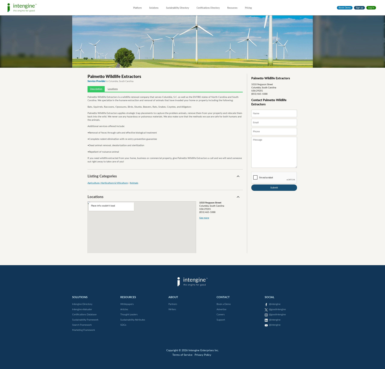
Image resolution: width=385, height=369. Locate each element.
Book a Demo (224, 304)
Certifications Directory (208, 8)
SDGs (123, 325)
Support (221, 320)
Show (238, 177)
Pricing (248, 8)
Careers (221, 314)
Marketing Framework (83, 330)
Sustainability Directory (177, 8)
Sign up (359, 8)
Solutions (154, 8)
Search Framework (82, 325)
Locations (113, 89)
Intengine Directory (82, 304)
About (173, 297)
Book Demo (345, 8)
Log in (371, 8)
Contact (223, 297)
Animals (134, 183)
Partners (172, 304)
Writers (172, 309)
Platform (137, 8)
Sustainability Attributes (132, 320)
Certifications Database (84, 314)
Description (96, 89)
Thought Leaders (129, 314)
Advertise (221, 309)
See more (204, 218)
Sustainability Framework (85, 320)
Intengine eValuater (82, 309)
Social (269, 297)
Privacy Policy (203, 355)
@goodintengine (277, 309)
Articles (124, 309)
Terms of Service (182, 355)
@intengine (274, 304)
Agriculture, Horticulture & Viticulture (108, 183)
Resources (232, 8)
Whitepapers (127, 304)
